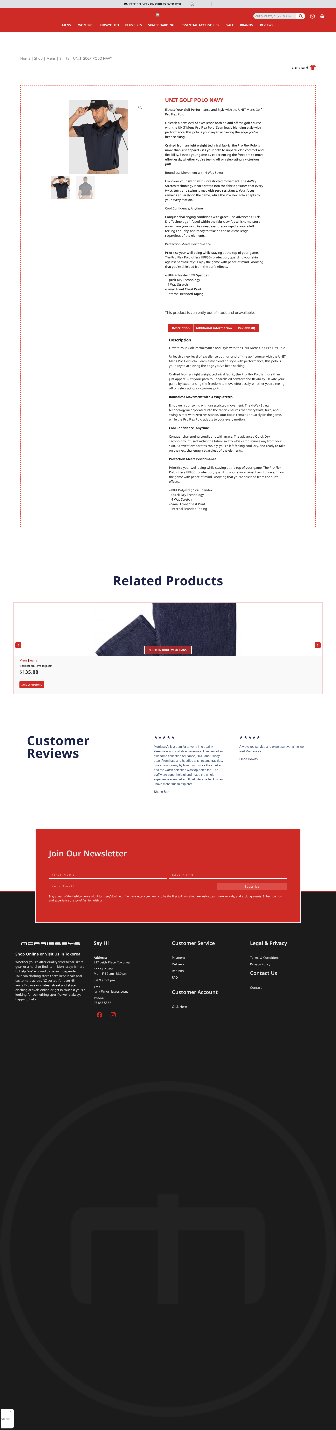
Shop (38, 58)
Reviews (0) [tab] (246, 328)
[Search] (300, 16)
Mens (51, 58)
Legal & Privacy (268, 943)
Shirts (64, 58)
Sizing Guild (300, 67)
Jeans (33, 660)
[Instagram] (113, 1015)
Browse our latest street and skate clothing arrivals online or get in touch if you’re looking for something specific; (50, 990)
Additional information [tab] (214, 328)
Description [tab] (181, 328)
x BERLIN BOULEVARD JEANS (35, 666)
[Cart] (322, 16)
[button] (140, 107)
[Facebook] (99, 1015)
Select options (31, 684)
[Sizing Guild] (313, 67)
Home (25, 58)
